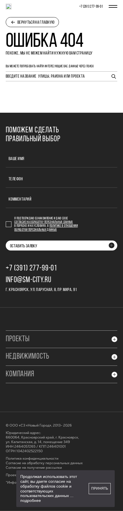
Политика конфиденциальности (32, 459)
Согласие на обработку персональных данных (43, 222)
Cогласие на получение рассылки (34, 468)
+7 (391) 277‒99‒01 (91, 7)
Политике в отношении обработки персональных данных (46, 227)
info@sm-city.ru (28, 280)
